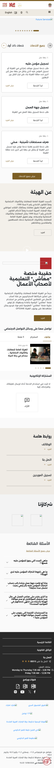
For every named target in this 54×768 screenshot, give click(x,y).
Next (8, 22)
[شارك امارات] (11, 705)
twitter (30, 692)
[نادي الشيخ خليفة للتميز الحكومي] (27, 730)
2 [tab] (31, 31)
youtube (22, 691)
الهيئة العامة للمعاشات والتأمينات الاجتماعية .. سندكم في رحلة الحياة (17, 353)
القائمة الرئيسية (44, 642)
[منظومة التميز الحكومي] (27, 738)
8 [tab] (18, 31)
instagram (15, 691)
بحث (27, 12)
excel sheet (25, 686)
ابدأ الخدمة (38, 86)
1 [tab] (36, 31)
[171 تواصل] (27, 713)
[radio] (37, 45)
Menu (49, 11)
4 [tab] (27, 31)
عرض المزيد (9, 85)
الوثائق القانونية (44, 650)
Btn (21, 12)
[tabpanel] (27, 354)
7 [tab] (20, 31)
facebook (34, 691)
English (8, 12)
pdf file (18, 686)
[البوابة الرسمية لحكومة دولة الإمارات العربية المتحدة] (27, 721)
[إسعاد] (36, 520)
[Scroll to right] (4, 45)
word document (33, 686)
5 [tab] (24, 31)
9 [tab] (15, 31)
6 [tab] (22, 31)
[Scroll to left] (49, 45)
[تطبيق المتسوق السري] (38, 705)
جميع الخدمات (37, 45)
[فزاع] (17, 520)
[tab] (47, 337)
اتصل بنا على (39, 661)
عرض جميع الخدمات (27, 176)
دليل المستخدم (15, 12)
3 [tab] (29, 31)
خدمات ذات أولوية (14, 45)
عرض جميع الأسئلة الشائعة (38, 551)
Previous (47, 22)
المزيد (43, 232)
